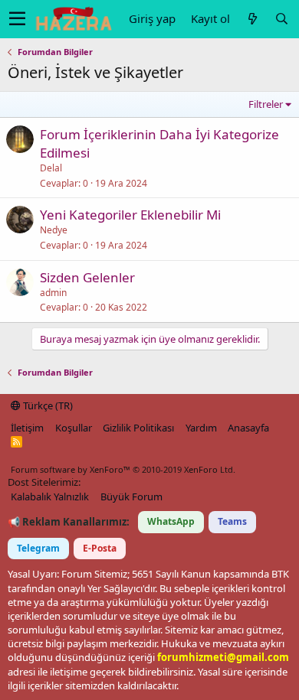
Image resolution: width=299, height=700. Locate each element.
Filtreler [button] (265, 104)
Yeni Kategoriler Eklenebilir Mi (130, 214)
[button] (17, 19)
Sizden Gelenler (87, 277)
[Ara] (281, 19)
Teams (232, 521)
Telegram (38, 548)
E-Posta (100, 548)
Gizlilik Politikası (138, 428)
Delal (51, 167)
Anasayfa (248, 428)
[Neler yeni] (252, 19)
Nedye (53, 229)
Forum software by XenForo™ (123, 469)
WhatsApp (171, 521)
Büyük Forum (131, 496)
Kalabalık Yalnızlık (50, 496)
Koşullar (73, 428)
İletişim (27, 428)
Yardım (201, 428)
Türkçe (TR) (47, 405)
